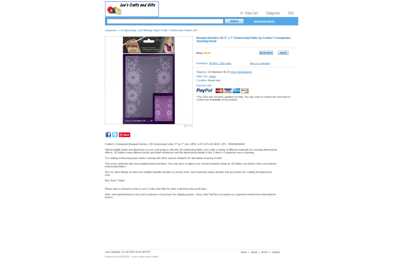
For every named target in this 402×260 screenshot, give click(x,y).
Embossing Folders (181, 30)
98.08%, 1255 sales (220, 63)
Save (126, 134)
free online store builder (146, 256)
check (212, 76)
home (244, 252)
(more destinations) (241, 72)
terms (264, 252)
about (254, 252)
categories (111, 30)
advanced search (264, 21)
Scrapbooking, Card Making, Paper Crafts (144, 30)
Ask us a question (260, 63)
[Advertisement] (189, 218)
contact (276, 252)
